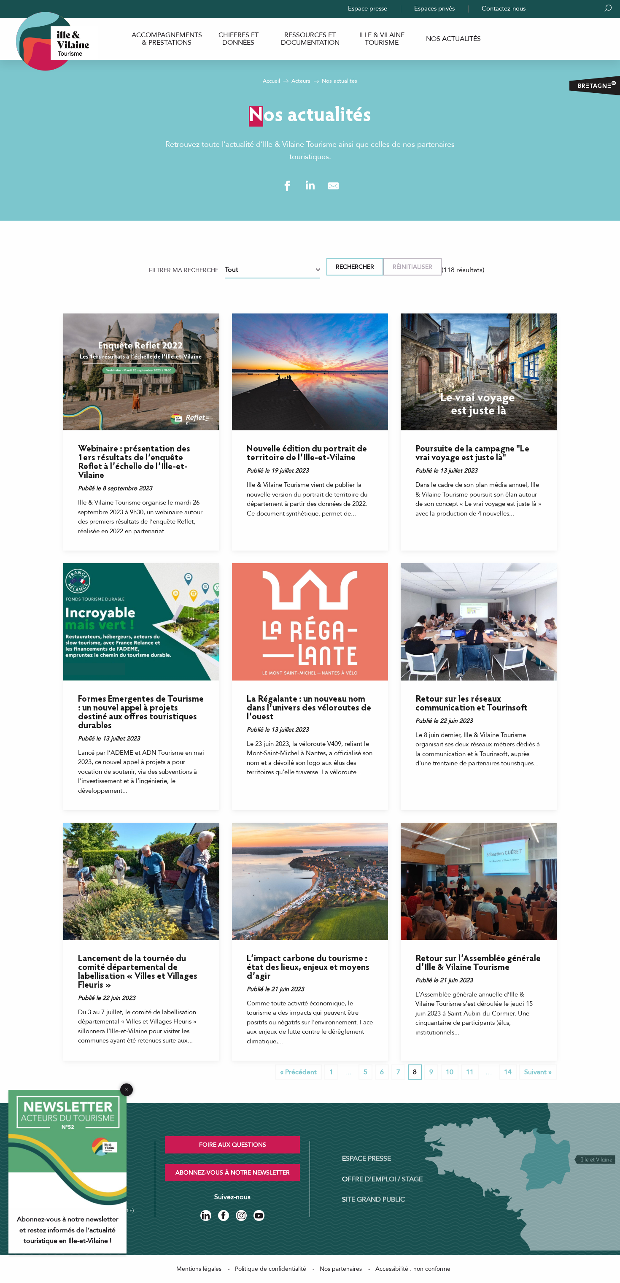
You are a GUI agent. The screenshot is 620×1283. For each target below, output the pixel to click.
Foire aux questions (232, 1145)
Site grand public (373, 1199)
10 (449, 1072)
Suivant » (538, 1072)
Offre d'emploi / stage (382, 1179)
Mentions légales (198, 1269)
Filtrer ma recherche (183, 270)
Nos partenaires (341, 1269)
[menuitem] (166, 39)
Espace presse (367, 8)
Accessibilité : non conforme (412, 1269)
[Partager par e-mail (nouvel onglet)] (333, 185)
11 (470, 1072)
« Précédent (298, 1072)
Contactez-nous (504, 8)
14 (508, 1072)
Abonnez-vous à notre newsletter (232, 1173)
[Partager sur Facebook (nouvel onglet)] (287, 185)
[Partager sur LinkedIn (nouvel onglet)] (310, 185)
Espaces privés (434, 8)
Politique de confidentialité (270, 1269)
